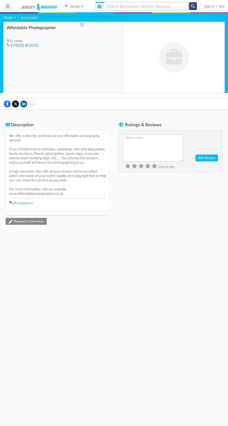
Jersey (74, 6)
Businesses (29, 17)
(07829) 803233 (25, 45)
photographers (23, 203)
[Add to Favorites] (82, 24)
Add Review (206, 158)
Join (221, 6)
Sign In (209, 6)
